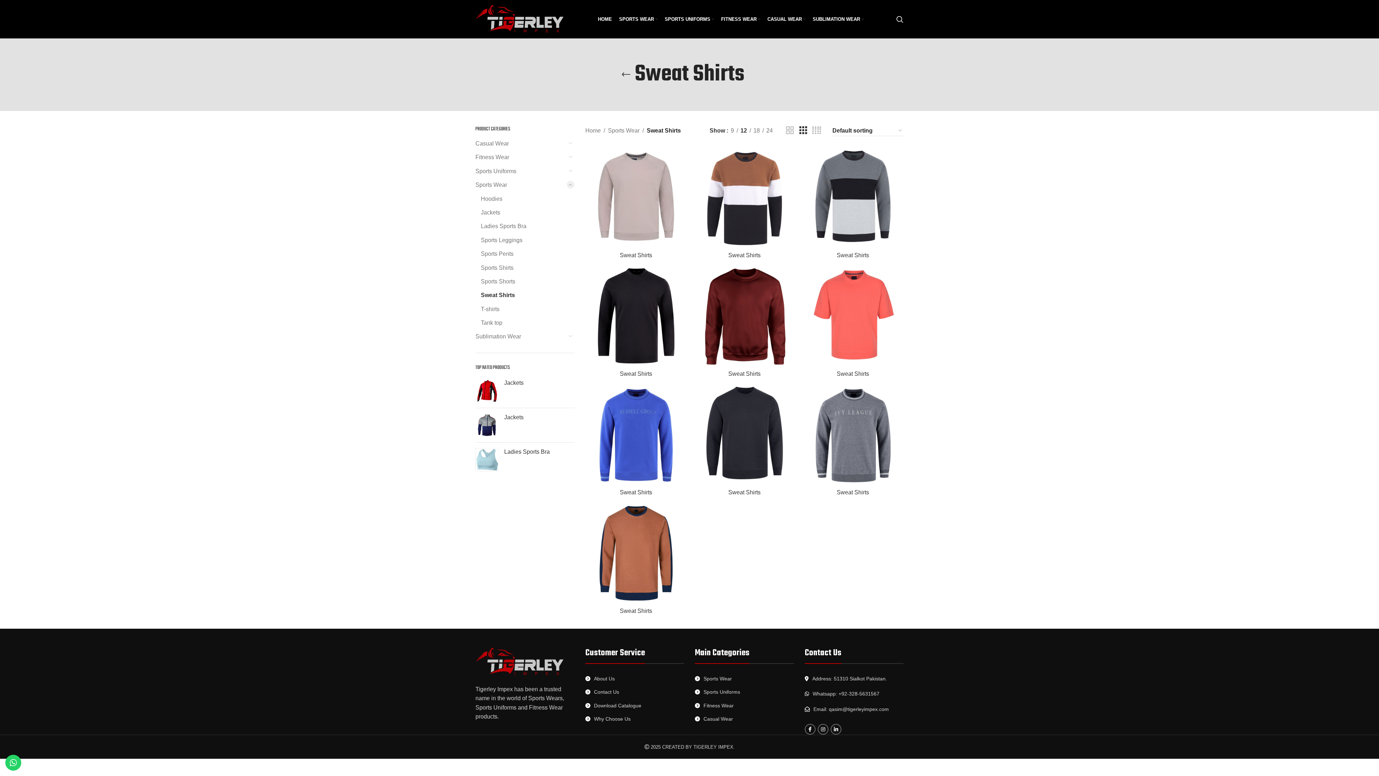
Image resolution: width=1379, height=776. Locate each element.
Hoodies (491, 199)
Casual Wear (492, 143)
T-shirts (490, 309)
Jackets (490, 212)
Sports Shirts (497, 268)
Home (593, 131)
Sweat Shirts (498, 295)
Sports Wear (491, 185)
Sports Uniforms (495, 171)
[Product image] (636, 197)
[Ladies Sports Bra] (487, 459)
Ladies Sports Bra (503, 226)
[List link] (634, 679)
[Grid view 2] (790, 130)
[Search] (900, 19)
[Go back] (626, 75)
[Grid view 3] (803, 130)
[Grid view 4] (816, 130)
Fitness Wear (492, 157)
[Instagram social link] (823, 729)
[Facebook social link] (810, 729)
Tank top (491, 323)
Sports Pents (497, 254)
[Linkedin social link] (836, 729)
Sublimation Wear (498, 336)
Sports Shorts (498, 281)
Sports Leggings (502, 240)
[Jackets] (487, 390)
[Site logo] (520, 19)
